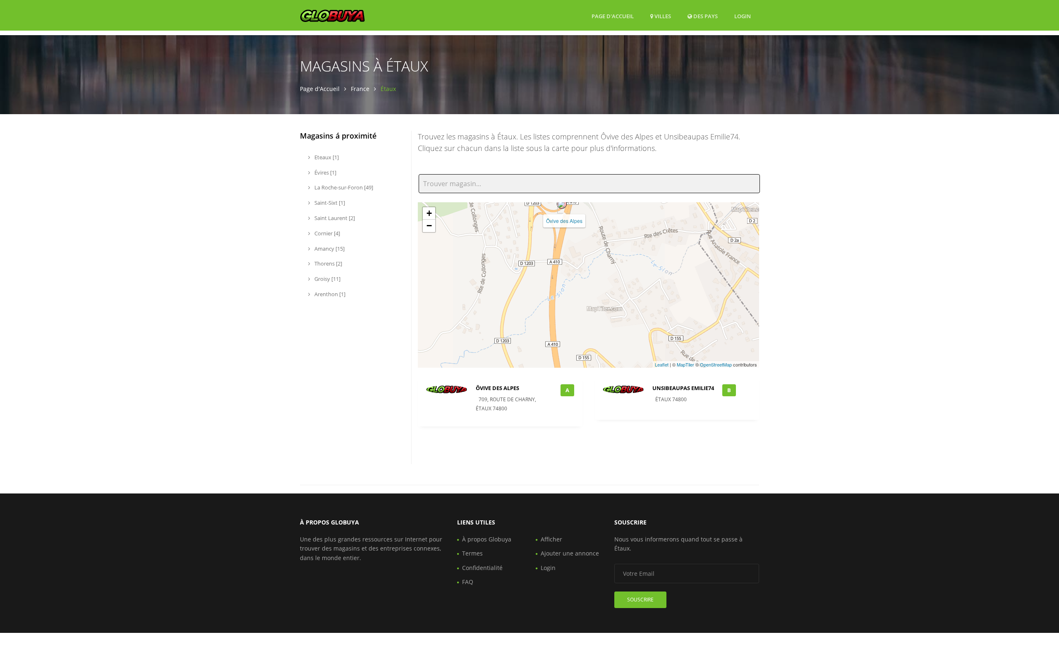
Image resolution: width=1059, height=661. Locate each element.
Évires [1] (324, 172)
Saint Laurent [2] (334, 218)
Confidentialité (482, 568)
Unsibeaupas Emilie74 (683, 388)
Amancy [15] (329, 248)
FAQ (467, 582)
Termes (472, 553)
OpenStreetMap (716, 364)
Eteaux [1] (326, 157)
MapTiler (685, 364)
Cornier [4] (326, 233)
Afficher (551, 539)
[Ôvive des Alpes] (562, 204)
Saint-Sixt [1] (329, 202)
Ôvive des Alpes (564, 220)
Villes (662, 16)
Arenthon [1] (329, 294)
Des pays (705, 16)
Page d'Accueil (613, 16)
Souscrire (640, 599)
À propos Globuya (486, 539)
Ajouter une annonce (570, 553)
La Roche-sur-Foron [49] (343, 187)
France (360, 89)
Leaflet (661, 364)
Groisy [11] (326, 279)
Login (742, 16)
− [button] (429, 225)
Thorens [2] (327, 263)
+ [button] (429, 213)
